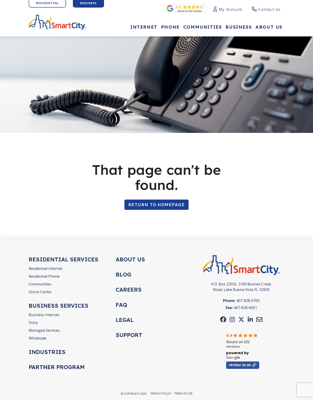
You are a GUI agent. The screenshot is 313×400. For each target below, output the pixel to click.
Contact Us (269, 9)
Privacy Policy (161, 393)
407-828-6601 (245, 307)
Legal (125, 319)
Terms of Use (183, 393)
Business (238, 27)
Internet (143, 27)
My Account (229, 9)
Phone (170, 27)
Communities (202, 27)
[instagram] (232, 319)
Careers (129, 289)
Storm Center (40, 291)
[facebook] (223, 319)
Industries (47, 351)
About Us (269, 27)
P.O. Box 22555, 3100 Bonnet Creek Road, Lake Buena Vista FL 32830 (241, 287)
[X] (241, 319)
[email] (259, 319)
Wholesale (38, 338)
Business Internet (44, 314)
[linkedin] (250, 319)
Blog (123, 274)
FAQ (121, 304)
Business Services (58, 305)
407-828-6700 (248, 300)
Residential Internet (46, 268)
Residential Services (63, 259)
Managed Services (44, 330)
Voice (33, 322)
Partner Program (57, 367)
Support (129, 335)
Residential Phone (44, 276)
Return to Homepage (156, 204)
